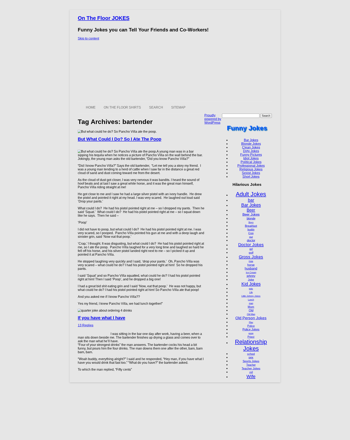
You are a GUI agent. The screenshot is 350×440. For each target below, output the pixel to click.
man (251, 303)
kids (251, 288)
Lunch (251, 299)
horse (251, 264)
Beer (251, 210)
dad (251, 237)
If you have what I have (101, 317)
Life (251, 292)
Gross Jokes (251, 256)
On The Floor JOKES (103, 18)
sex (251, 357)
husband (251, 268)
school (251, 354)
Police (251, 326)
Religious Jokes (250, 169)
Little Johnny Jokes (250, 296)
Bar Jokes (251, 140)
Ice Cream (251, 272)
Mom (251, 306)
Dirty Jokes (251, 151)
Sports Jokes (251, 361)
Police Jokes (250, 329)
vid (251, 372)
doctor (251, 240)
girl (251, 249)
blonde (251, 218)
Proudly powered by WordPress (212, 119)
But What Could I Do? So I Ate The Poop (119, 139)
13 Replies (85, 325)
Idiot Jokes (251, 158)
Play (251, 322)
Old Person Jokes (251, 318)
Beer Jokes (251, 214)
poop (251, 333)
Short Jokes (250, 176)
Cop (251, 233)
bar (251, 200)
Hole (251, 261)
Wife (250, 376)
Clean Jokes (251, 147)
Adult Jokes (251, 194)
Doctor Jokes (251, 244)
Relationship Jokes (251, 345)
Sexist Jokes (251, 173)
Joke (251, 279)
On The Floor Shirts (122, 107)
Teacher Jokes (251, 368)
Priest (251, 337)
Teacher (251, 365)
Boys (251, 222)
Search (156, 107)
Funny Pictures (251, 154)
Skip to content (88, 38)
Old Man (251, 314)
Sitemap (178, 107)
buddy (251, 229)
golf (251, 252)
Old (251, 310)
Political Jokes (251, 162)
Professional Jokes (251, 165)
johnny (251, 276)
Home (91, 107)
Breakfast (251, 225)
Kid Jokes (251, 283)
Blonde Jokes (251, 143)
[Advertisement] (175, 70)
